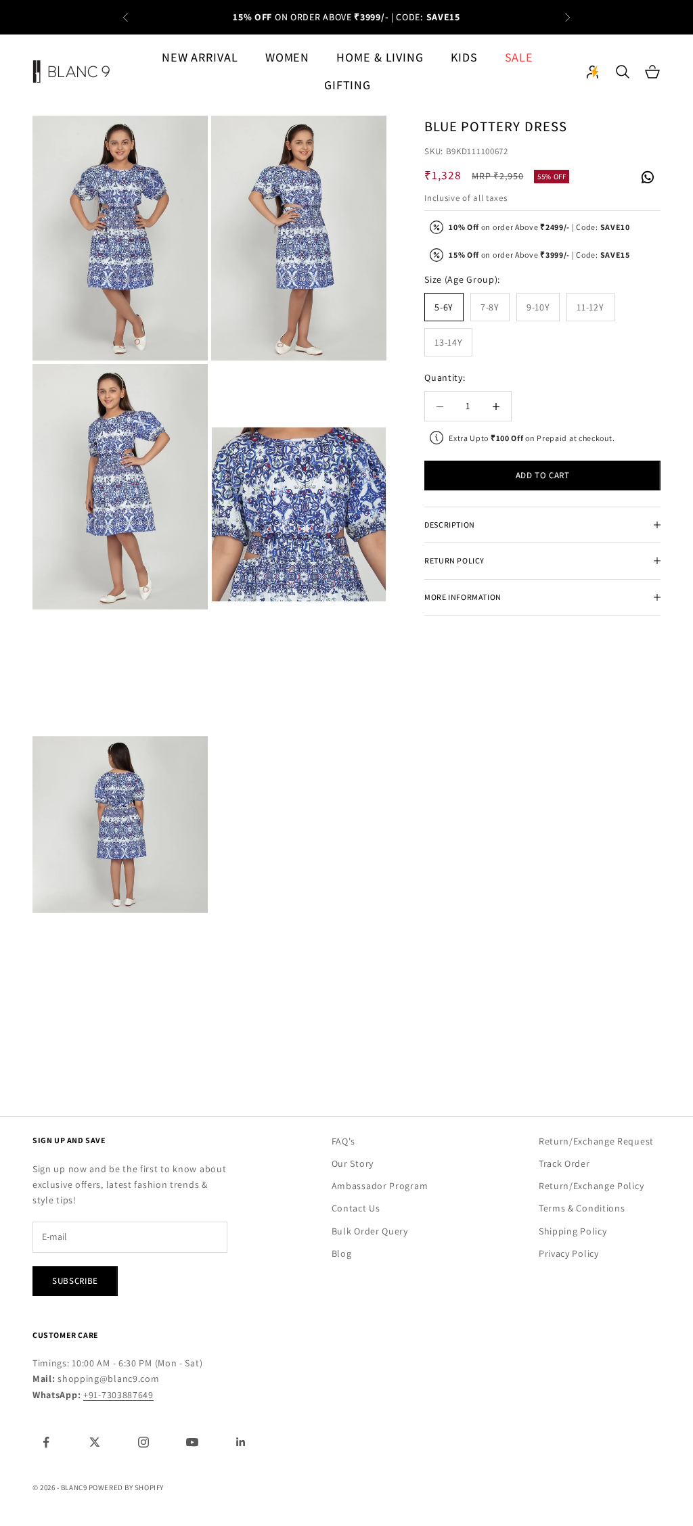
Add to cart (543, 475)
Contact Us (356, 1208)
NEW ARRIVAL (200, 57)
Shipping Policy (573, 1231)
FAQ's (344, 1141)
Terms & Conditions (582, 1208)
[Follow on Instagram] (143, 1442)
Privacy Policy (569, 1253)
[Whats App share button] (647, 176)
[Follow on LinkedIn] (241, 1442)
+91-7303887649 (118, 1395)
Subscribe (75, 1281)
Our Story (353, 1163)
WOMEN (287, 57)
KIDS (464, 57)
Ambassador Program (380, 1186)
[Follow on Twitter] (95, 1442)
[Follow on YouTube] (192, 1442)
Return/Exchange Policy (591, 1186)
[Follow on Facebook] (46, 1442)
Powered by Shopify (126, 1487)
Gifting (347, 85)
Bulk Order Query (370, 1231)
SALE (519, 57)
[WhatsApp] (647, 177)
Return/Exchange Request (596, 1141)
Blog (342, 1253)
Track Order (564, 1163)
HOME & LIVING (380, 57)
